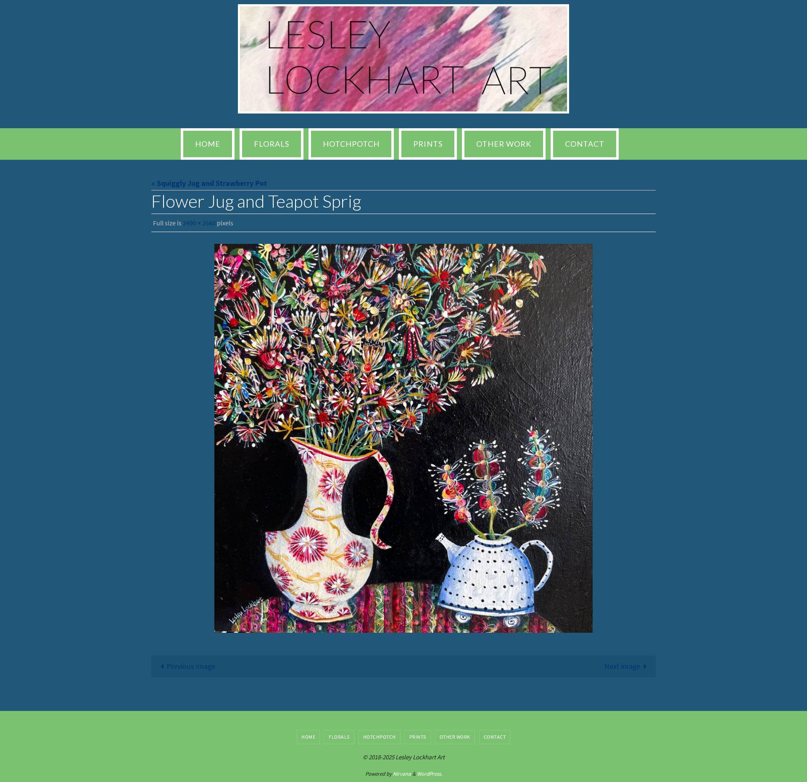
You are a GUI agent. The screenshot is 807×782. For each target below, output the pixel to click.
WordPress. (429, 773)
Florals (339, 737)
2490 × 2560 (199, 223)
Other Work (455, 737)
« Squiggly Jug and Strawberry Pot (209, 183)
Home (308, 737)
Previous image (191, 666)
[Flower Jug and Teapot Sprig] (403, 438)
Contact (495, 737)
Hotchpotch (379, 737)
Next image (622, 666)
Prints (417, 737)
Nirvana (402, 773)
